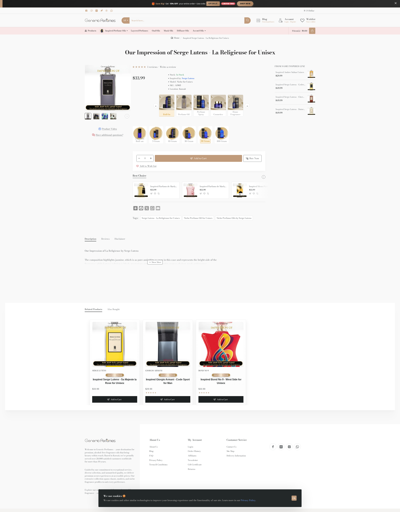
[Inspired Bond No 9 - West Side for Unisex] (220, 344)
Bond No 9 (203, 370)
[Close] (396, 3)
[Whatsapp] (112, 10)
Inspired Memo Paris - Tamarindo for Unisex (262, 186)
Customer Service (237, 440)
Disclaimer (120, 239)
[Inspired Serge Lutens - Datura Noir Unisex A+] (311, 111)
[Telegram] (102, 10)
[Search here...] (247, 20)
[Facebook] (87, 10)
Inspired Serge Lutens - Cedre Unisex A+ (290, 84)
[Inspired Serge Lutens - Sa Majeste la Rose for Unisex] (114, 344)
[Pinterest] (107, 10)
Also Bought (113, 309)
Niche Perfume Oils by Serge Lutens (234, 218)
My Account (195, 440)
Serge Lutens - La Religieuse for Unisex (161, 218)
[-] (139, 158)
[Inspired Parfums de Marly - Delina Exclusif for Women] (190, 190)
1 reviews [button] (152, 67)
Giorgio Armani (153, 370)
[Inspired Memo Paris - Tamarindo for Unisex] (240, 190)
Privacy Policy (248, 500)
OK (294, 498)
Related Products (93, 309)
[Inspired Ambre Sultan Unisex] (311, 74)
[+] (150, 158)
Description (90, 239)
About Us (154, 440)
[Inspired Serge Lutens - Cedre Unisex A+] (311, 86)
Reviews (105, 239)
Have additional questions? (109, 135)
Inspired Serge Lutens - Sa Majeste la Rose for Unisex (115, 381)
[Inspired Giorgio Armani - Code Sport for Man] (167, 344)
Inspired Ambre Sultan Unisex (290, 72)
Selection (138, 98)
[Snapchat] (92, 10)
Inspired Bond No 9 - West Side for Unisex (221, 381)
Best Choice (139, 175)
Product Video (109, 129)
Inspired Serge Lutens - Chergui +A (290, 97)
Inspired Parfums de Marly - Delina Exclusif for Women (213, 186)
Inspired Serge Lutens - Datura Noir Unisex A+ (290, 109)
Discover (271, 3)
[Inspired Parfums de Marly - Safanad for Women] (141, 190)
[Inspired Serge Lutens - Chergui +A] (311, 99)
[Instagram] (97, 10)
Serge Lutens (188, 78)
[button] (88, 116)
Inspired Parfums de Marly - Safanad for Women (163, 186)
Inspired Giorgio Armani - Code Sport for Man (168, 381)
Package (138, 121)
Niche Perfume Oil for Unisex (198, 218)
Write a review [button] (168, 67)
